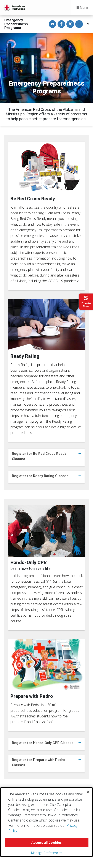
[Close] (88, 792)
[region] (46, 822)
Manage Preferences (46, 852)
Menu (83, 7)
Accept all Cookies (46, 842)
